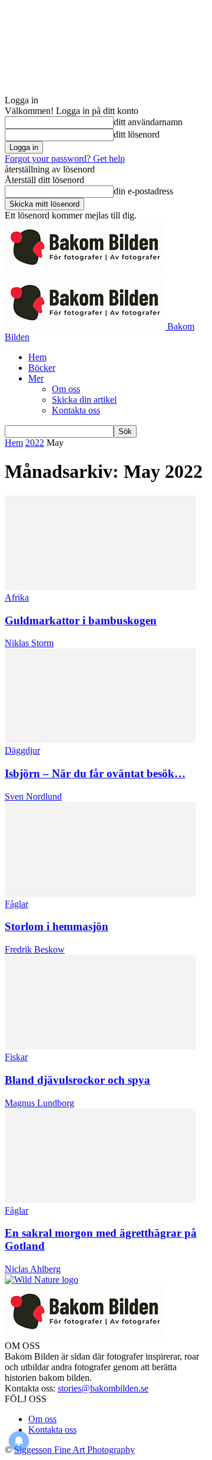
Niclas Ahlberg (33, 1269)
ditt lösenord (137, 134)
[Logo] (85, 271)
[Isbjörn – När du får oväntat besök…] (100, 740)
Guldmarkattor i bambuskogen (81, 620)
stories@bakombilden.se (103, 1388)
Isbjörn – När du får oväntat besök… (95, 773)
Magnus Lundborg (39, 1103)
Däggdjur (22, 750)
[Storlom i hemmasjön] (100, 893)
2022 (34, 443)
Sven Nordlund (33, 796)
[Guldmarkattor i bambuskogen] (100, 587)
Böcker (41, 368)
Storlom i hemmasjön (56, 926)
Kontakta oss (76, 410)
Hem (37, 357)
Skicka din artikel (84, 400)
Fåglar (16, 904)
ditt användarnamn (148, 122)
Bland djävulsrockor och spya (77, 1080)
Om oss (66, 389)
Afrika (17, 597)
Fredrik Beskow (35, 949)
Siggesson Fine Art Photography (74, 1450)
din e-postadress (143, 191)
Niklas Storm (29, 643)
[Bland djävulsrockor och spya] (100, 1046)
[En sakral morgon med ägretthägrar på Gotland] (100, 1200)
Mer (36, 378)
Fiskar (16, 1057)
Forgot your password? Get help (65, 159)
